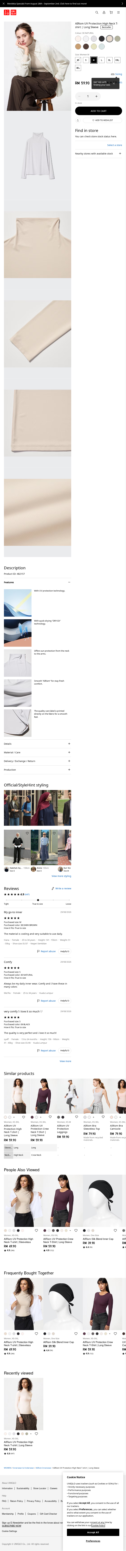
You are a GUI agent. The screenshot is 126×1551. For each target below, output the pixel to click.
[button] (18, 603)
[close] (3, 3)
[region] (93, 1511)
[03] (94, 39)
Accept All (93, 1532)
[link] (66, 3)
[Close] (113, 83)
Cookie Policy (98, 1525)
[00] (86, 39)
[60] (102, 46)
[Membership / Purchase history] (104, 12)
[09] (102, 39)
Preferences (93, 1541)
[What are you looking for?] (96, 12)
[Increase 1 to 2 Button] (96, 96)
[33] (117, 39)
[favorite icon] (36, 1230)
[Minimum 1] (79, 96)
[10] (78, 39)
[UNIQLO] (10, 12)
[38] (86, 46)
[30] (110, 39)
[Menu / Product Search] (118, 12)
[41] (94, 46)
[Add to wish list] (27, 793)
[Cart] (111, 12)
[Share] (77, 120)
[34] (78, 46)
